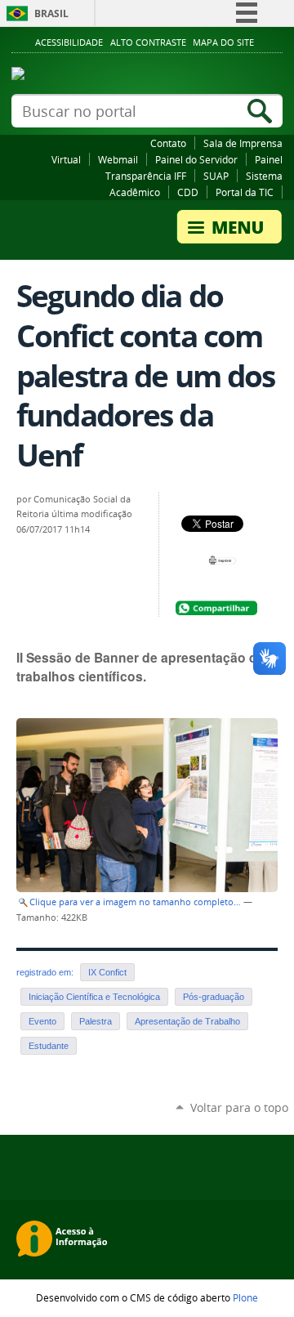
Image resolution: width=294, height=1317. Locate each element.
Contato (168, 143)
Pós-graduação (213, 997)
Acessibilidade (69, 42)
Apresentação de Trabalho (187, 1021)
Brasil (51, 13)
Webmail (118, 159)
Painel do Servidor (196, 159)
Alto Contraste (148, 42)
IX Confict (107, 972)
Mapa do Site (223, 42)
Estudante (49, 1046)
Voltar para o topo (239, 1107)
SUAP (216, 175)
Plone (245, 1297)
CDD (187, 192)
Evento (42, 1021)
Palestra (95, 1021)
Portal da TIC (245, 192)
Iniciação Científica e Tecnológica (94, 997)
